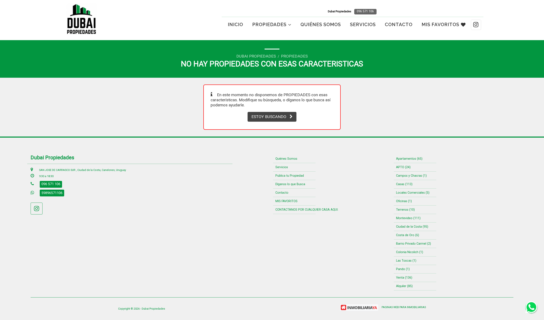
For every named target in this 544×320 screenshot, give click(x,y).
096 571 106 (365, 11)
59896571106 (51, 193)
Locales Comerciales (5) (412, 193)
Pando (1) (403, 269)
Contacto (398, 24)
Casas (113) (404, 184)
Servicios (363, 24)
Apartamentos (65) (409, 159)
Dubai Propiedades (256, 56)
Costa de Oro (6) (407, 235)
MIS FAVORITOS (440, 24)
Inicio (235, 24)
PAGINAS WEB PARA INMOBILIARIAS (404, 307)
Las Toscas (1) (406, 260)
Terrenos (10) (405, 209)
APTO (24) (403, 167)
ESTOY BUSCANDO (268, 116)
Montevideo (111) (408, 218)
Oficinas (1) (404, 201)
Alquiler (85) (404, 286)
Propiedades (294, 56)
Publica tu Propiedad (289, 176)
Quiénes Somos (320, 24)
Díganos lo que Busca (290, 184)
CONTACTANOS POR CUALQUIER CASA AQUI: (306, 209)
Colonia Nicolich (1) (409, 252)
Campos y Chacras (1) (411, 176)
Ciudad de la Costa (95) (412, 226)
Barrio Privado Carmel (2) (413, 243)
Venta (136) (404, 277)
